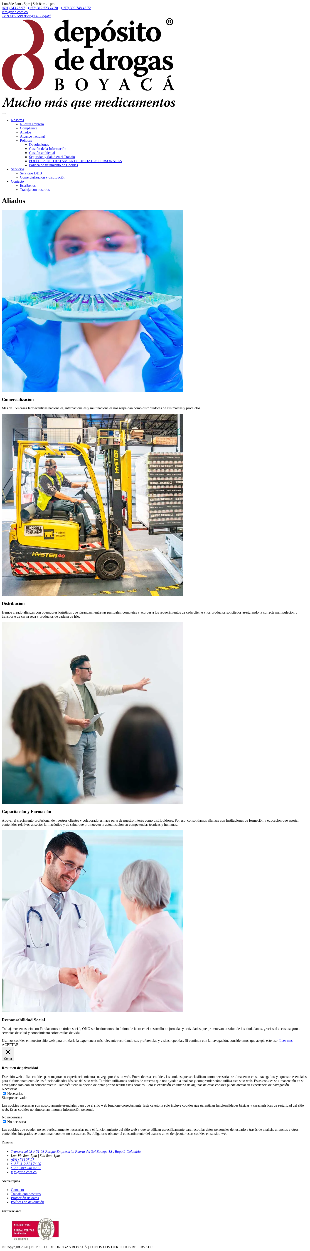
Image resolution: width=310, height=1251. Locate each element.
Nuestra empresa (32, 124)
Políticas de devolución (27, 1202)
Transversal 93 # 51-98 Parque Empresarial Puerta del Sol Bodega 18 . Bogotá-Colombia (76, 1151)
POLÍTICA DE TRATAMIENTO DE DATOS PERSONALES (75, 161)
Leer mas (286, 1040)
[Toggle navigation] (3, 113)
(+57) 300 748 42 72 (76, 8)
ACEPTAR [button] (10, 1045)
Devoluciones (39, 144)
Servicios (17, 169)
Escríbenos (28, 185)
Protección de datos (25, 1198)
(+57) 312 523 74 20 (43, 8)
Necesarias (15, 1093)
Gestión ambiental (42, 153)
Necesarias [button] (9, 1089)
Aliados (25, 132)
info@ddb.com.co (15, 12)
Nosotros (17, 120)
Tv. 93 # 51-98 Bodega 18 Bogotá (26, 16)
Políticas (26, 140)
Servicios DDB (31, 173)
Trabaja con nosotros (35, 189)
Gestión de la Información (47, 149)
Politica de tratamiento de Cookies (53, 165)
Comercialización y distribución (42, 177)
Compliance (28, 128)
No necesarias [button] (12, 1117)
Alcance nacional (32, 136)
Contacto (17, 181)
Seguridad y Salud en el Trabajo (52, 157)
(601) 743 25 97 (13, 8)
